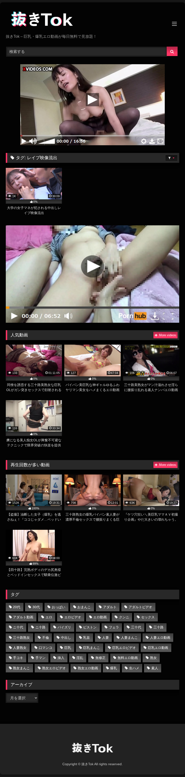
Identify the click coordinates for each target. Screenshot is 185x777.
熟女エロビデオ (54, 668)
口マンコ (45, 648)
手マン (40, 658)
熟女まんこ (21, 668)
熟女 (153, 658)
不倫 (45, 637)
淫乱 (79, 658)
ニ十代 (18, 627)
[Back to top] (170, 762)
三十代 (136, 627)
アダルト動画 (23, 617)
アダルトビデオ (140, 607)
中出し (66, 637)
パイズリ (64, 627)
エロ (49, 617)
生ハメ (134, 668)
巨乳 (67, 648)
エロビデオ (72, 617)
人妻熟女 (19, 648)
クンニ (124, 617)
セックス (148, 617)
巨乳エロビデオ (124, 648)
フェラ (114, 627)
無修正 (100, 658)
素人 (154, 668)
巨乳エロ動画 (158, 648)
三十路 (158, 627)
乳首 (86, 637)
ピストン (90, 627)
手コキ (18, 658)
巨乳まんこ (91, 648)
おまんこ (84, 607)
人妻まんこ (129, 637)
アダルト (110, 607)
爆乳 (113, 668)
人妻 (105, 637)
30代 (36, 607)
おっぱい (58, 607)
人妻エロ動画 (160, 637)
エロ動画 (100, 617)
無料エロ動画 (128, 658)
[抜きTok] (92, 20)
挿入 (61, 658)
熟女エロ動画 (88, 668)
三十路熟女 (21, 637)
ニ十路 (40, 627)
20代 (16, 607)
